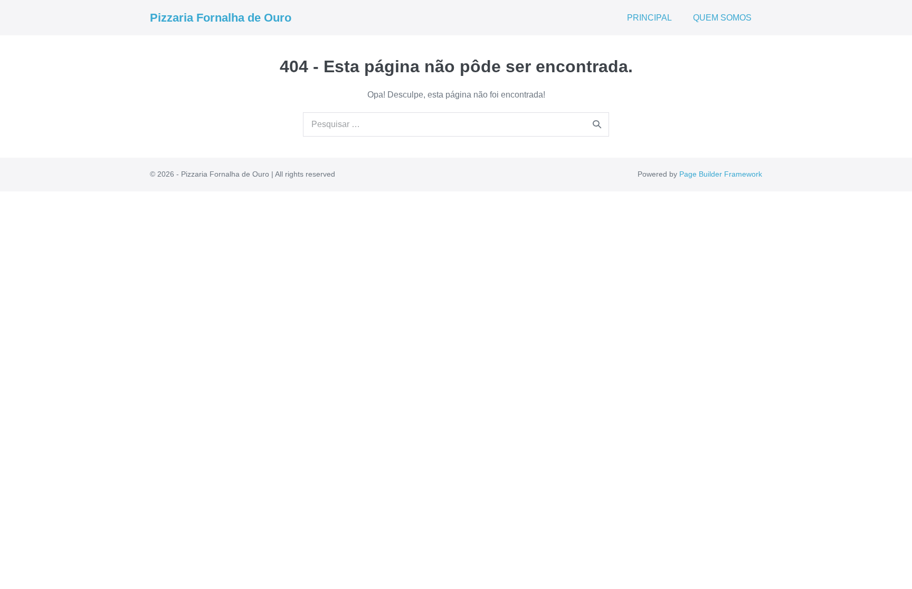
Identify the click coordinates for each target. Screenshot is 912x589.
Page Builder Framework (720, 174)
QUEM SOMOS (722, 17)
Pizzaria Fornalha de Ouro (220, 17)
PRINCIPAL (649, 17)
